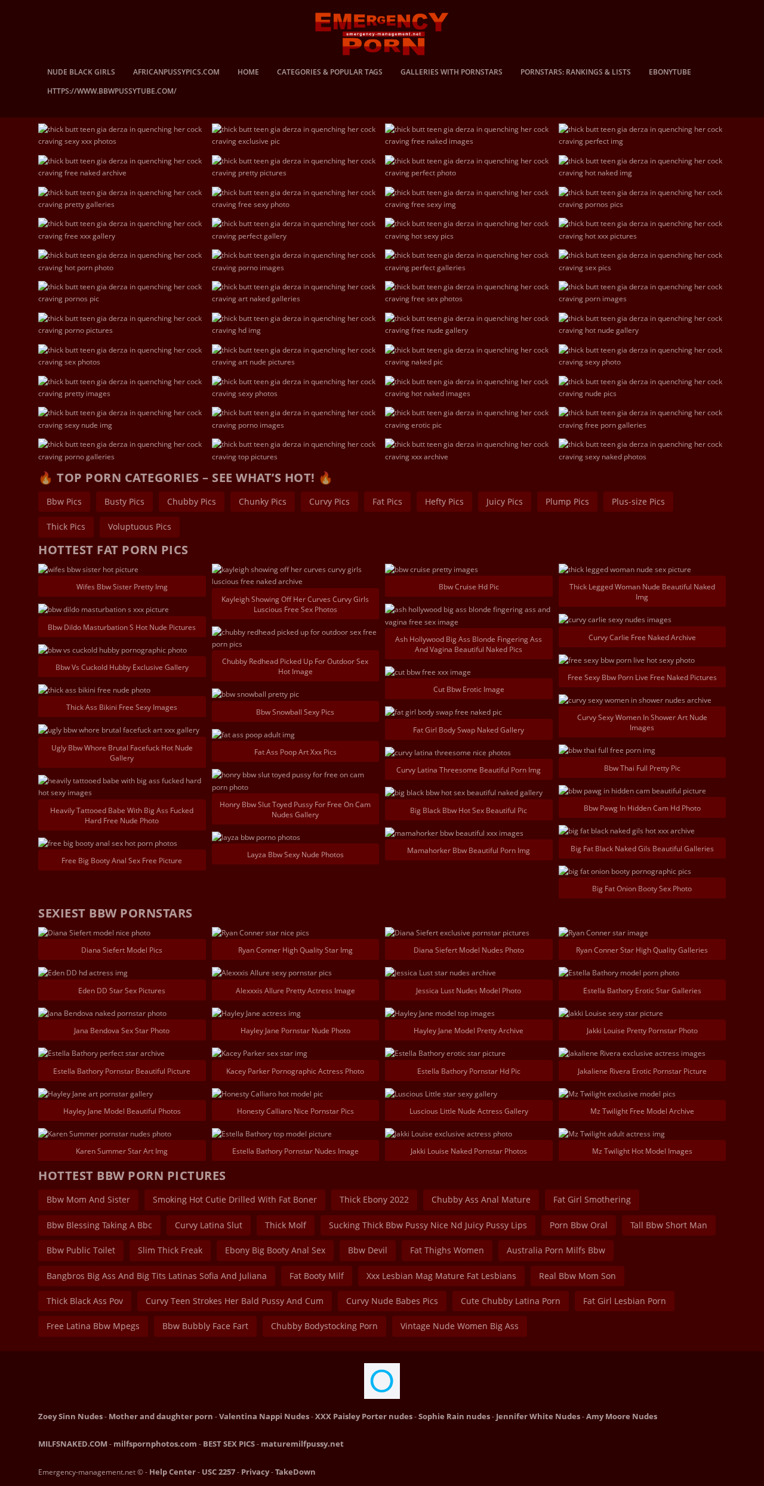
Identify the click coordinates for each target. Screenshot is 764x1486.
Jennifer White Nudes (538, 1416)
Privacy (255, 1471)
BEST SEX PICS (229, 1443)
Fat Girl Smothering (592, 1199)
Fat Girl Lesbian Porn (624, 1300)
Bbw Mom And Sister (88, 1199)
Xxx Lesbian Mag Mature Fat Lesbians (441, 1275)
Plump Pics (567, 501)
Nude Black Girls (81, 73)
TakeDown (295, 1471)
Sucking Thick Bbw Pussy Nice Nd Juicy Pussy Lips (428, 1225)
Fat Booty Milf (316, 1275)
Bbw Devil (367, 1250)
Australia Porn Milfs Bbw (556, 1250)
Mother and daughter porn (161, 1416)
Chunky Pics (262, 501)
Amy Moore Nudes (621, 1416)
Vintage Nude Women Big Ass (460, 1325)
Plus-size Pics (638, 501)
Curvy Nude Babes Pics (392, 1300)
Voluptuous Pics (139, 526)
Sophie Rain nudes (454, 1416)
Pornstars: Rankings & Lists (575, 73)
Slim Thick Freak (170, 1250)
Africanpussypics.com (176, 73)
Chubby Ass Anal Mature (481, 1199)
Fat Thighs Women (447, 1250)
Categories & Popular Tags (330, 73)
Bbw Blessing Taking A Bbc (99, 1225)
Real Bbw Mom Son (577, 1275)
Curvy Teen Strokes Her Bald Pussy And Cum (235, 1300)
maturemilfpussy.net (302, 1443)
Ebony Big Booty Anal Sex (275, 1250)
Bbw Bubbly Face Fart (205, 1325)
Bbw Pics (64, 501)
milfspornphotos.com (155, 1443)
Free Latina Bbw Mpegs (93, 1325)
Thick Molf (285, 1225)
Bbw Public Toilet (81, 1250)
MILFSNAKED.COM (72, 1443)
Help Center (172, 1471)
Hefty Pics (444, 501)
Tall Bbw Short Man (668, 1225)
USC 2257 (218, 1471)
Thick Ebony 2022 (374, 1199)
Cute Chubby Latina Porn (510, 1300)
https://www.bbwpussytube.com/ (112, 92)
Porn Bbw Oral (579, 1225)
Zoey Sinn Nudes (70, 1416)
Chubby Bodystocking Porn (324, 1325)
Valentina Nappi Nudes (264, 1416)
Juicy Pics (504, 501)
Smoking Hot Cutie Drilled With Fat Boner (235, 1199)
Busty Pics (124, 501)
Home (248, 73)
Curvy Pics (329, 501)
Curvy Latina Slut (208, 1225)
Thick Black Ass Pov (85, 1300)
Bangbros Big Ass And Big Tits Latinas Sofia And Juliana (157, 1275)
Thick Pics (66, 526)
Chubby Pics (191, 501)
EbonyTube (670, 73)
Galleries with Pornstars (452, 73)
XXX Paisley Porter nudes (363, 1416)
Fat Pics (387, 501)
